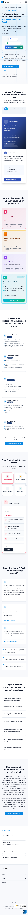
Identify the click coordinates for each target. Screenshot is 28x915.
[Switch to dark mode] (23, 2)
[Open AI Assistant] (25, 912)
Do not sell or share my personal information (14, 910)
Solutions (3, 878)
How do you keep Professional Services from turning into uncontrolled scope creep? (13, 731)
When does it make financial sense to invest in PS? (12, 748)
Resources (4, 882)
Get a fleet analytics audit (10, 70)
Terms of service (14, 908)
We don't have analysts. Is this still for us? (13, 706)
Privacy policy (7, 908)
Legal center (21, 908)
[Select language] (20, 2)
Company (4, 890)
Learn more (12, 300)
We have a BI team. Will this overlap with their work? (13, 714)
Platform (3, 874)
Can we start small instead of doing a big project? (13, 722)
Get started (7, 549)
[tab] (6, 108)
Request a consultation (9, 66)
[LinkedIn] (12, 902)
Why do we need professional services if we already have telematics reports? (13, 699)
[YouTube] (9, 902)
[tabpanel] (14, 150)
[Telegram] (18, 902)
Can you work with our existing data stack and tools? (13, 740)
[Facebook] (15, 902)
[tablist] (14, 110)
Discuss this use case (11, 179)
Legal (3, 893)
